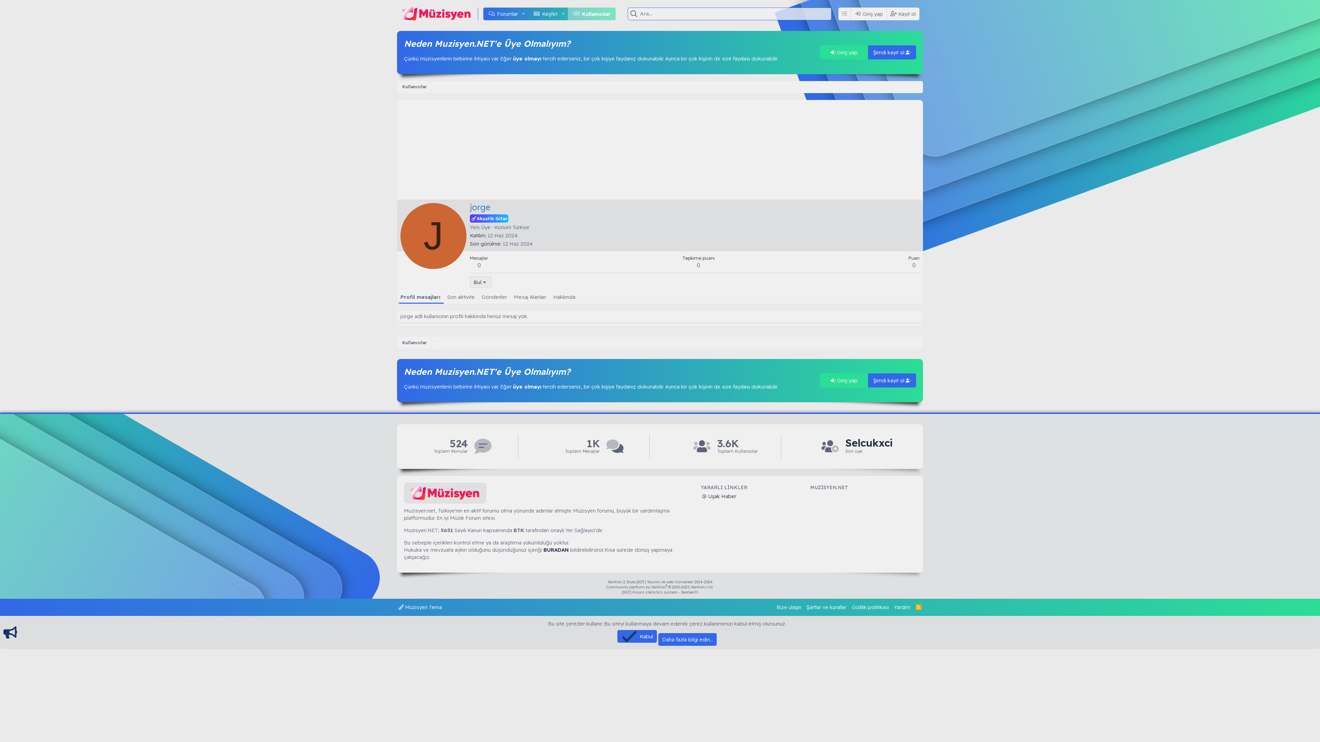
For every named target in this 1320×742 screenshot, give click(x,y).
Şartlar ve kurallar (826, 607)
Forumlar (507, 14)
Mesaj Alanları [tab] (530, 297)
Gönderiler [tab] (494, 297)
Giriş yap (847, 52)
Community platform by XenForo (660, 587)
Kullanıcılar (596, 14)
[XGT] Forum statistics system (660, 592)
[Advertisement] (660, 148)
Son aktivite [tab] (461, 297)
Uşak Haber (721, 496)
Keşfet (550, 14)
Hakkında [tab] (564, 297)
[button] (523, 14)
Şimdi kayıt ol (889, 52)
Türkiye (521, 227)
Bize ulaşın (789, 607)
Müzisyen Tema (423, 607)
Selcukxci (869, 443)
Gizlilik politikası (870, 607)
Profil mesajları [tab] (420, 297)
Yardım (902, 607)
